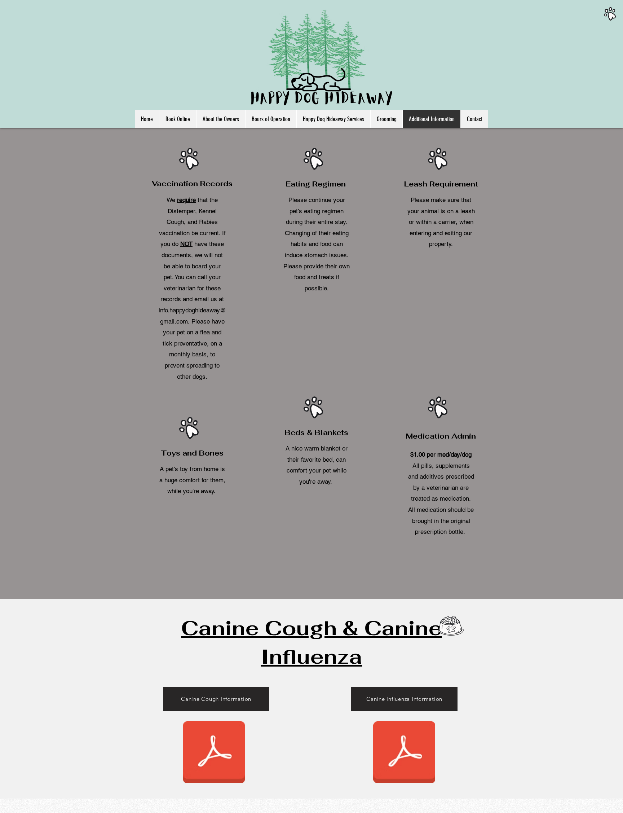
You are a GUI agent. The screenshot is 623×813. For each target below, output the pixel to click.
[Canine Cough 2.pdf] (214, 753)
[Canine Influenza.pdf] (404, 753)
